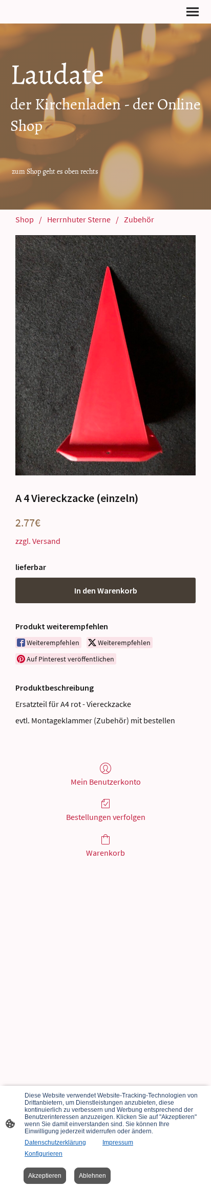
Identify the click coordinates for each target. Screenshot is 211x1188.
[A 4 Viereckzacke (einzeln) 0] (105, 355)
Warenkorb (105, 853)
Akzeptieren (44, 1175)
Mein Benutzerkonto (106, 781)
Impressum (117, 1142)
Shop (24, 219)
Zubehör (139, 219)
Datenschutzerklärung (55, 1142)
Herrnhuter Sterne (79, 219)
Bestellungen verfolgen (105, 817)
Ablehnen (92, 1175)
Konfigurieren (43, 1153)
